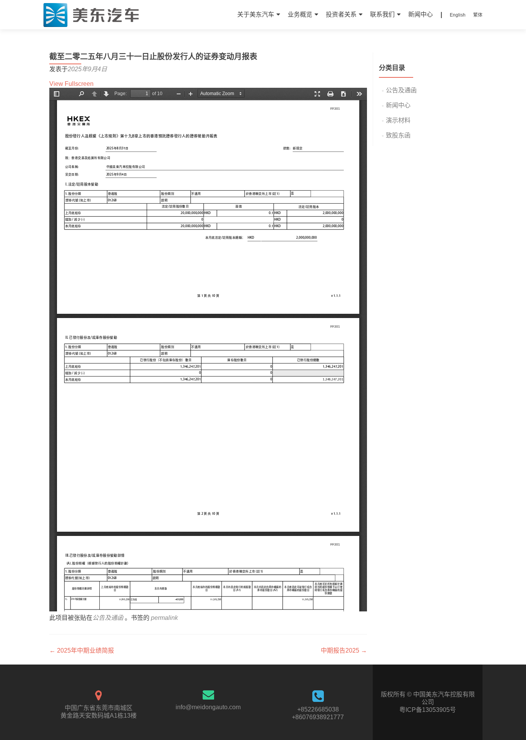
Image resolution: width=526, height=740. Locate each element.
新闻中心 (420, 14)
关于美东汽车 (255, 14)
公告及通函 (107, 617)
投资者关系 (341, 14)
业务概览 (300, 14)
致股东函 (398, 135)
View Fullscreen (71, 83)
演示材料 (398, 120)
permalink (164, 617)
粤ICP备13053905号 (427, 710)
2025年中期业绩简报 (81, 650)
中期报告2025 (344, 650)
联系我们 (382, 14)
